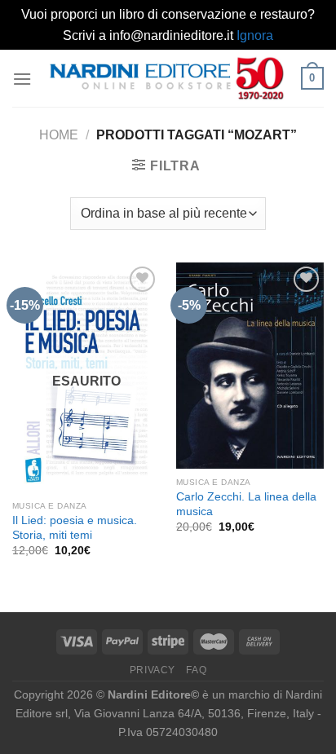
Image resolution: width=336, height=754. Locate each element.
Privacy (152, 670)
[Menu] (22, 79)
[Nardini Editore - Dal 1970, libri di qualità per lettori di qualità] (166, 78)
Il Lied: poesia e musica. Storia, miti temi (74, 527)
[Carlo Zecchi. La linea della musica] (250, 365)
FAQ (196, 670)
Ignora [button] (255, 35)
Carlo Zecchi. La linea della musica (246, 504)
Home (58, 135)
